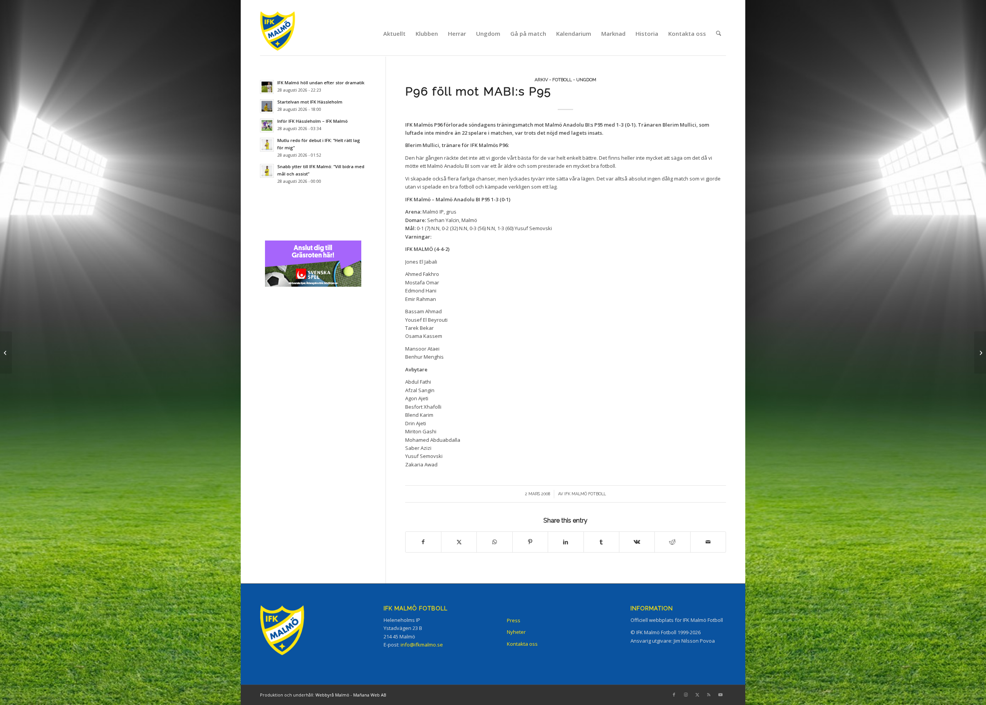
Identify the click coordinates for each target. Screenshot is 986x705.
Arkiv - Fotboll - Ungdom (565, 79)
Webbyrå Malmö (332, 695)
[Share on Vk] (636, 542)
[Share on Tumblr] (601, 542)
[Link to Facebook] (674, 694)
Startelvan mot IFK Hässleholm (309, 102)
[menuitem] (394, 33)
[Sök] (718, 33)
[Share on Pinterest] (530, 542)
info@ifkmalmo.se (422, 644)
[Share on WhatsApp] (494, 542)
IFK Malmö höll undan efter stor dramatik (320, 82)
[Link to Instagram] (685, 694)
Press (513, 620)
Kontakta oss (522, 643)
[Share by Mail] (708, 542)
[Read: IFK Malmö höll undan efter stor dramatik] (267, 87)
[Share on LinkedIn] (565, 542)
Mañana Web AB (369, 695)
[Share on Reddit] (672, 542)
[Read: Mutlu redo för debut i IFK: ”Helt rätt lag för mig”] (267, 145)
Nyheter (516, 631)
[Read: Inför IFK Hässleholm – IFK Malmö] (267, 125)
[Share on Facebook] (423, 542)
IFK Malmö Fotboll (585, 493)
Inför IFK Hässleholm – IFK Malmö (312, 121)
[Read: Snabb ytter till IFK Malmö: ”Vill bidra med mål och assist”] (267, 171)
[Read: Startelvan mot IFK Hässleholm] (267, 106)
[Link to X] (697, 694)
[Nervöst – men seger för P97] (6, 352)
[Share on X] (458, 542)
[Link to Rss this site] (708, 694)
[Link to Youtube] (720, 694)
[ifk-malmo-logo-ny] (287, 33)
